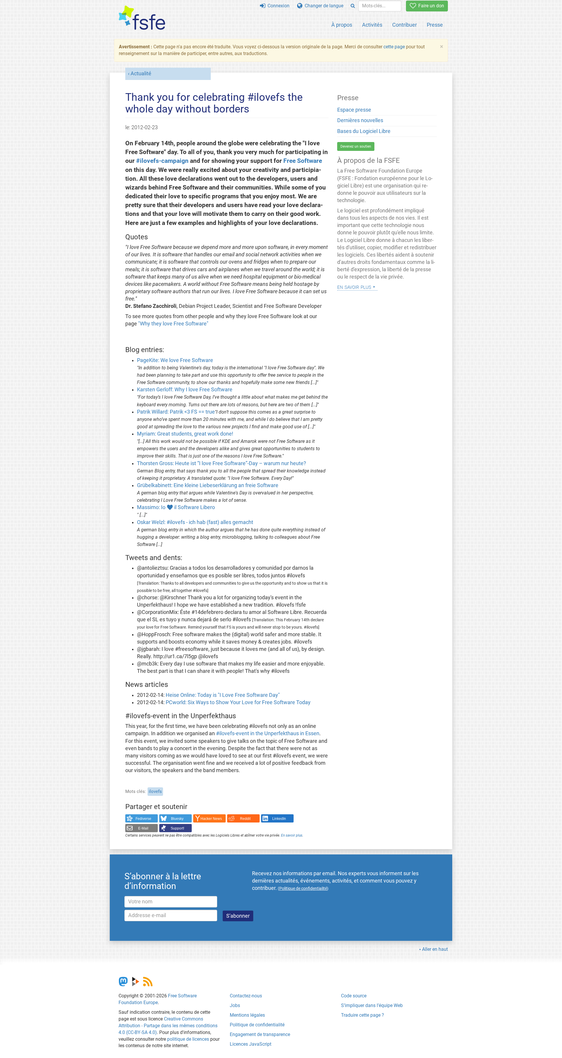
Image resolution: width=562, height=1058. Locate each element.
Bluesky (177, 819)
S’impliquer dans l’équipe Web (372, 1005)
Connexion (277, 5)
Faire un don (430, 5)
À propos (341, 25)
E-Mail (143, 828)
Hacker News (211, 819)
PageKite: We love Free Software (175, 360)
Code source (353, 996)
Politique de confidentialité (257, 1025)
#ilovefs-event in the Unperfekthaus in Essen (267, 733)
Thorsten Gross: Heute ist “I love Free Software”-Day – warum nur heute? (221, 463)
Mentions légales (247, 1015)
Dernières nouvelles (360, 120)
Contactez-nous (246, 996)
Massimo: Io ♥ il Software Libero (176, 507)
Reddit (245, 819)
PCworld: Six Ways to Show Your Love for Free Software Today (238, 702)
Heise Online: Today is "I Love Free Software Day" (223, 695)
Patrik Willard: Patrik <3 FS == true (176, 412)
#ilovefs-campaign (162, 160)
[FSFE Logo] (142, 18)
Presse (435, 25)
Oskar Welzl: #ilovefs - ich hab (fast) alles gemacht (195, 522)
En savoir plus (291, 835)
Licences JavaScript (250, 1044)
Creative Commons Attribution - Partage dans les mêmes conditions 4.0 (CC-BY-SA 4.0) (168, 1025)
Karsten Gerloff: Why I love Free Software (184, 390)
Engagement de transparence (260, 1034)
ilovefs (155, 791)
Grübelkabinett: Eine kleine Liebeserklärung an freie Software (207, 485)
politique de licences (188, 1039)
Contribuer (404, 25)
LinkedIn (279, 819)
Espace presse (354, 110)
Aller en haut (435, 949)
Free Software (302, 160)
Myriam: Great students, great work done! (185, 434)
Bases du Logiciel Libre (363, 131)
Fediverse (143, 819)
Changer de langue (322, 5)
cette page (394, 47)
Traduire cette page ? (362, 1015)
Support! (177, 828)
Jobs (235, 1005)
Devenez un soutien (355, 146)
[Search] (353, 6)
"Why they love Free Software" (173, 324)
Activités (372, 25)
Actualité (141, 73)
